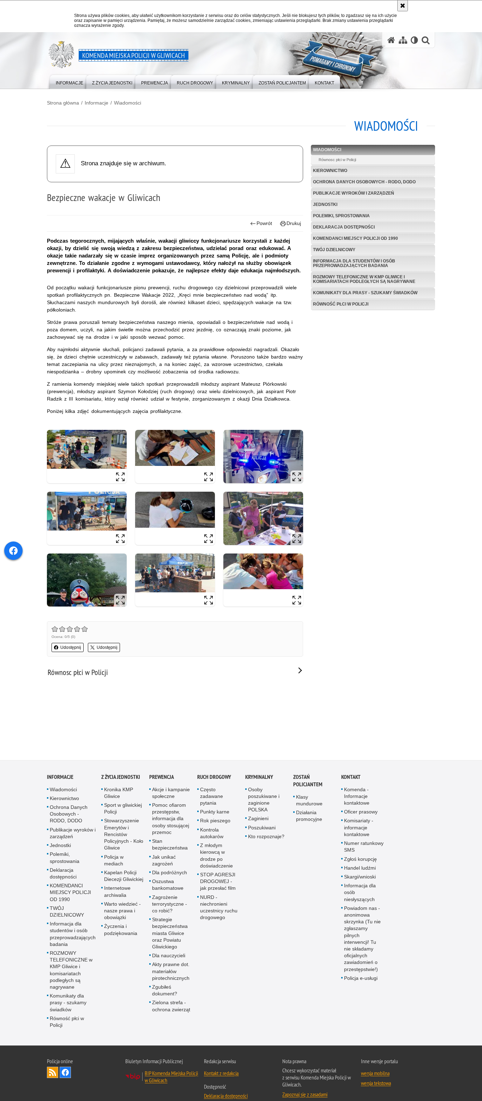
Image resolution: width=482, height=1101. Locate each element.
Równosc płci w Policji (337, 160)
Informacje (96, 103)
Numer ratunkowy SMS (364, 847)
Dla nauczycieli (168, 956)
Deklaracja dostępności (344, 227)
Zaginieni (258, 819)
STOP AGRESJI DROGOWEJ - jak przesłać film (218, 881)
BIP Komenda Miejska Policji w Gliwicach (171, 1077)
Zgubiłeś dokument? (164, 990)
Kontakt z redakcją (221, 1073)
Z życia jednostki (120, 777)
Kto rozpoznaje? (266, 837)
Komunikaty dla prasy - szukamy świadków (365, 292)
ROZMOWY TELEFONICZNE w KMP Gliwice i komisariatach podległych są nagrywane (364, 279)
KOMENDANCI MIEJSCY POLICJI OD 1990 (355, 238)
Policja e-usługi (361, 978)
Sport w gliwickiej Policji (123, 809)
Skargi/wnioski (360, 877)
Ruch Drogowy (214, 777)
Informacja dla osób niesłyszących (360, 892)
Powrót (264, 223)
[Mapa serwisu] (403, 40)
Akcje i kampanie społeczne (171, 793)
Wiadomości (127, 103)
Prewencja (161, 777)
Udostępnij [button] (70, 647)
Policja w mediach (113, 860)
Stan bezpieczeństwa (170, 845)
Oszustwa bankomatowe (167, 885)
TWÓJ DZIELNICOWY (334, 249)
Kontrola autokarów (211, 833)
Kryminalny (259, 777)
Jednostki (325, 204)
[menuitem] (69, 81)
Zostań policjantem (308, 781)
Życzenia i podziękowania (120, 930)
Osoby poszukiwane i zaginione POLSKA (263, 800)
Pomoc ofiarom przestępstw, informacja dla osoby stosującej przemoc (170, 819)
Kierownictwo (330, 170)
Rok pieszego (215, 821)
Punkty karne (214, 812)
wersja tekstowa (376, 1083)
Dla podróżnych (169, 873)
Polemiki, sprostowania (341, 215)
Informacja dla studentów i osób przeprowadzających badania (354, 263)
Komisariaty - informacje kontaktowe (358, 827)
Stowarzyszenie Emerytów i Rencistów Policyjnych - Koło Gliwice (123, 834)
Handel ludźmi (360, 868)
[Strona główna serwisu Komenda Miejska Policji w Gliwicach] (391, 40)
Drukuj (294, 223)
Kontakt (351, 777)
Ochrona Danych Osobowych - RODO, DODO (364, 181)
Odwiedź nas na (65, 1073)
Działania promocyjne (309, 816)
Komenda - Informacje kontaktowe (356, 796)
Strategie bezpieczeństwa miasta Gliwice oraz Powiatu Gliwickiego (170, 933)
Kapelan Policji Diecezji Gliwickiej (123, 876)
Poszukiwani (262, 828)
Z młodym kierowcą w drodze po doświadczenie (216, 856)
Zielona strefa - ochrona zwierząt (171, 1006)
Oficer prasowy (361, 812)
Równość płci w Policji (340, 304)
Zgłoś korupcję (360, 859)
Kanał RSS (52, 1073)
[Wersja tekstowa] (414, 40)
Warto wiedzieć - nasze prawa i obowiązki (122, 911)
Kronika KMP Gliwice (118, 793)
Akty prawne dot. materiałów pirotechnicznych (170, 971)
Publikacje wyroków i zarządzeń (353, 193)
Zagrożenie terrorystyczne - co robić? (169, 904)
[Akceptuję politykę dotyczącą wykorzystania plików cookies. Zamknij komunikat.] (402, 5)
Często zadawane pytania (211, 796)
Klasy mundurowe (309, 800)
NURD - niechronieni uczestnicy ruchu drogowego (218, 908)
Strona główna (63, 103)
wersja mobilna (375, 1073)
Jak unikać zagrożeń (164, 860)
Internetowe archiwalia (117, 892)
